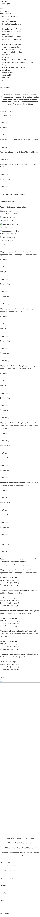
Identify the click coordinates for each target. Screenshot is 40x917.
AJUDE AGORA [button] (5, 88)
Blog (1, 80)
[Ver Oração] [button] (4, 123)
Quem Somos (5, 11)
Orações (3, 42)
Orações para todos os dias (12, 52)
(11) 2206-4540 (5, 863)
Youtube (3, 893)
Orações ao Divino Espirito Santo (14, 60)
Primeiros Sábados (9, 21)
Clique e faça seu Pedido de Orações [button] (13, 194)
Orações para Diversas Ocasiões (14, 67)
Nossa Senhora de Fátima (11, 29)
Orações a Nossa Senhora (11, 44)
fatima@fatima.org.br (7, 870)
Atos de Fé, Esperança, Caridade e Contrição (18, 62)
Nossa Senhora (5, 14)
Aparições (6, 19)
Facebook (3, 885)
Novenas (5, 57)
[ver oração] (27, 565)
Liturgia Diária (5, 70)
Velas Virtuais (5, 27)
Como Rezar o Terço (9, 16)
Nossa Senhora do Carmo (11, 37)
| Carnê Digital (5, 4)
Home (2, 9)
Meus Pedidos (5, 1)
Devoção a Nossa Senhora (11, 24)
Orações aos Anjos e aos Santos (13, 50)
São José (5, 34)
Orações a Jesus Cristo (10, 47)
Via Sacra (5, 65)
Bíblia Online (6, 78)
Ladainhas (6, 55)
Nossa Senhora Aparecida (11, 39)
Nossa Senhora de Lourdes (12, 32)
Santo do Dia (6, 75)
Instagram (3, 900)
